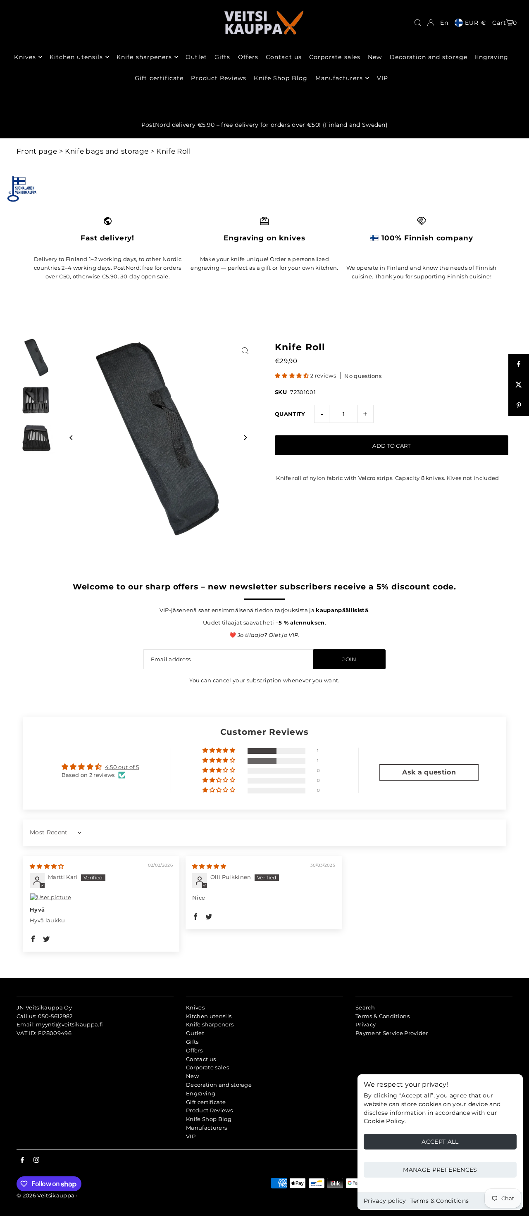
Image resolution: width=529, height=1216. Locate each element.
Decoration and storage (219, 1084)
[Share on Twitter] (518, 385)
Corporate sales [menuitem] (334, 57)
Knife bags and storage (106, 151)
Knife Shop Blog (208, 1119)
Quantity (290, 414)
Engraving (200, 1093)
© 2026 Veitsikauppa (45, 1195)
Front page (37, 151)
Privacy (365, 1024)
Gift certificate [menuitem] (159, 78)
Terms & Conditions (439, 1200)
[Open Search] (418, 22)
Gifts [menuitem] (222, 57)
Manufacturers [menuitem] (339, 78)
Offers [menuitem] (248, 57)
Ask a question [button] (429, 772)
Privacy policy (385, 1200)
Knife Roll (173, 151)
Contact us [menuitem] (284, 57)
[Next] (245, 437)
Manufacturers (206, 1127)
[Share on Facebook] (518, 364)
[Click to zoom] (245, 351)
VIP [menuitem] (382, 78)
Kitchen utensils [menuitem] (76, 57)
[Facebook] (22, 1160)
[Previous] (71, 437)
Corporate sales (207, 1067)
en (444, 22)
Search (365, 1007)
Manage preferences (440, 1169)
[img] (47, 866)
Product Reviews (209, 1110)
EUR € (475, 22)
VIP (190, 1136)
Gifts (192, 1041)
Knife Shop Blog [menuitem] (280, 78)
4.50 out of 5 (122, 767)
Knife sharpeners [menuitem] (144, 57)
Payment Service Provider (391, 1033)
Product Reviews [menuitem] (218, 78)
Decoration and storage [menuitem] (428, 57)
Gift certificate (206, 1102)
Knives (195, 1007)
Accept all (440, 1141)
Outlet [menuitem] (196, 57)
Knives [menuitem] (25, 57)
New (192, 1076)
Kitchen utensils (208, 1016)
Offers (194, 1050)
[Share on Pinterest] (518, 405)
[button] (292, 375)
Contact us (201, 1059)
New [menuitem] (375, 57)
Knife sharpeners (210, 1024)
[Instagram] (36, 1160)
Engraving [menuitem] (491, 57)
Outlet (195, 1033)
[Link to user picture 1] (101, 897)
